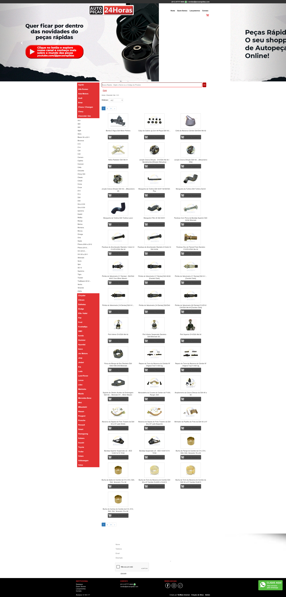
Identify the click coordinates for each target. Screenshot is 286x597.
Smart (80, 429)
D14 (79, 194)
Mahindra (82, 389)
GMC (80, 331)
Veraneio (81, 288)
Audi (80, 98)
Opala (80, 241)
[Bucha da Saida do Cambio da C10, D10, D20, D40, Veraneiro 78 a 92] (118, 470)
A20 (79, 124)
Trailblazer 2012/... (84, 281)
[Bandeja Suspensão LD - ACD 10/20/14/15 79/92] (154, 441)
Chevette (81, 170)
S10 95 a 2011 (83, 254)
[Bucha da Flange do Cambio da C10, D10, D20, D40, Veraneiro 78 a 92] (190, 441)
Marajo (80, 221)
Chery (80, 111)
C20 (79, 150)
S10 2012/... (82, 251)
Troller (81, 451)
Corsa (80, 184)
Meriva (80, 224)
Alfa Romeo (83, 89)
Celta (79, 167)
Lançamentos (195, 10)
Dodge (81, 309)
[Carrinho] (207, 15)
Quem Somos (182, 10)
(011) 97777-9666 (177, 2)
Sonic (80, 261)
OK (204, 85)
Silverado (81, 257)
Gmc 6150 (81, 207)
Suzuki (81, 442)
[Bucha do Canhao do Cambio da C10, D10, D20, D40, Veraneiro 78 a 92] (118, 499)
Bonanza (81, 140)
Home (173, 10)
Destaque (79, 584)
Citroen (81, 300)
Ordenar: (105, 100)
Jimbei (81, 362)
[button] (21, 42)
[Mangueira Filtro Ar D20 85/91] (154, 208)
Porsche (81, 420)
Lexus (80, 380)
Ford (80, 322)
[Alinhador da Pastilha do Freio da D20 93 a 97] (190, 411)
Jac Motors (83, 353)
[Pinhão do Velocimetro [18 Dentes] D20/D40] (154, 295)
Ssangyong (83, 433)
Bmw (80, 102)
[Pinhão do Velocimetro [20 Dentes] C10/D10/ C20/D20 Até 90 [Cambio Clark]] (190, 295)
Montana (81, 227)
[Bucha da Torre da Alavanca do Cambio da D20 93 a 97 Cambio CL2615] (190, 470)
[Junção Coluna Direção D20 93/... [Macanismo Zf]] (118, 179)
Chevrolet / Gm (84, 116)
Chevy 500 (81, 174)
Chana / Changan (85, 107)
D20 (79, 197)
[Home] (111, 10)
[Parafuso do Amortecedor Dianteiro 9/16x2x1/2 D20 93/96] (154, 237)
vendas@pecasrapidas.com (198, 2)
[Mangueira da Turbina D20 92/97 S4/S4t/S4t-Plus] (154, 179)
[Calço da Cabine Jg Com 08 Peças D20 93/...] (154, 120)
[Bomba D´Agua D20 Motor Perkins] (118, 120)
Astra (79, 134)
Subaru (81, 438)
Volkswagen (83, 460)
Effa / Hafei (82, 313)
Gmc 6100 (81, 204)
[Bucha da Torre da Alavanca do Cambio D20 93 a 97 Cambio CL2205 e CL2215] (154, 470)
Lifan (80, 384)
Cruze (80, 187)
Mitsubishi (82, 407)
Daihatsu (82, 304)
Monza (80, 231)
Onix (79, 237)
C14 (79, 147)
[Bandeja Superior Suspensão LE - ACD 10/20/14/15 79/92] (118, 441)
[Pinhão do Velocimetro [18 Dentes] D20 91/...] (118, 295)
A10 (79, 120)
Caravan (81, 164)
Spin (79, 264)
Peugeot (81, 416)
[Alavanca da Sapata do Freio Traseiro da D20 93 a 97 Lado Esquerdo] (154, 411)
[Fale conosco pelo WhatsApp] (270, 585)
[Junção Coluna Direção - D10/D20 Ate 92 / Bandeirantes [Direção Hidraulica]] (154, 150)
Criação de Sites (197, 595)
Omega (80, 234)
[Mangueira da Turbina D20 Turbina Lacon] (118, 208)
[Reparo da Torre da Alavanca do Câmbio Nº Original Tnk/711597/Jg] (154, 353)
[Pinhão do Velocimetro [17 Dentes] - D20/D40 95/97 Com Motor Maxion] (118, 266)
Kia (79, 367)
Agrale (81, 84)
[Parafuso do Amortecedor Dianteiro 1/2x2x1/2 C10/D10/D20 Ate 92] (118, 237)
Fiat (79, 317)
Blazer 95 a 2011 (84, 137)
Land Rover (83, 375)
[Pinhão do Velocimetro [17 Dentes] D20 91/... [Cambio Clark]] (190, 266)
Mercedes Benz (84, 398)
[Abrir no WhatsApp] (186, 2)
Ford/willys (82, 326)
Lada (80, 371)
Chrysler (81, 295)
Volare (81, 456)
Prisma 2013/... (83, 247)
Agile (79, 130)
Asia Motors (83, 93)
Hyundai (81, 344)
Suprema (81, 271)
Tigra (79, 274)
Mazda (81, 393)
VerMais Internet (184, 595)
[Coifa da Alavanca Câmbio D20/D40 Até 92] (190, 120)
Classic (80, 177)
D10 (79, 191)
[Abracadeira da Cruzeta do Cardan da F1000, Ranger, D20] (154, 382)
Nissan (81, 411)
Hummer (81, 340)
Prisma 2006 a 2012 (85, 244)
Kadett (80, 214)
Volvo (80, 465)
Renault (81, 424)
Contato (205, 10)
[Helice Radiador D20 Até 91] (118, 150)
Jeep (80, 358)
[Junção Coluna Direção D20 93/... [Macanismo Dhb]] (190, 150)
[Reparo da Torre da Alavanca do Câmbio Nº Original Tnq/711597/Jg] (190, 353)
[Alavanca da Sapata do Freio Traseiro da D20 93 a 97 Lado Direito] (118, 411)
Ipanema (81, 211)
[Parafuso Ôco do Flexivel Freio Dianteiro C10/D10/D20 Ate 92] (190, 237)
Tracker (80, 278)
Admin (207, 595)
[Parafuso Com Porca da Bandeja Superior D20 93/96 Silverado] (190, 208)
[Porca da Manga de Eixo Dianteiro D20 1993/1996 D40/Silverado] (118, 353)
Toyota (81, 447)
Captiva (80, 160)
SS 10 (80, 267)
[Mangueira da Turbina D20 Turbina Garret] (190, 179)
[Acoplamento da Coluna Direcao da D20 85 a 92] (190, 382)
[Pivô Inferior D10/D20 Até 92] (118, 324)
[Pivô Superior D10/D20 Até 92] (190, 324)
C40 (79, 154)
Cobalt (80, 181)
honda (81, 335)
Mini (80, 402)
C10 (79, 144)
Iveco (80, 349)
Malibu (80, 217)
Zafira (80, 291)
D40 (79, 201)
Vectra (80, 284)
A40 (79, 127)
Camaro (80, 157)
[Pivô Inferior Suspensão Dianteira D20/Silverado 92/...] (154, 324)
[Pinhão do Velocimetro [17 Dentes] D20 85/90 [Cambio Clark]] (154, 266)
